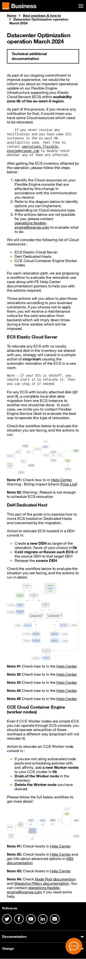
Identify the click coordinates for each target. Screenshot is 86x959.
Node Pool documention (55, 879)
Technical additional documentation (29, 56)
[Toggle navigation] (80, 6)
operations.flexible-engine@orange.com (33, 149)
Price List (68, 484)
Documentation (14, 936)
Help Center (61, 479)
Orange (8, 948)
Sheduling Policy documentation (41, 883)
